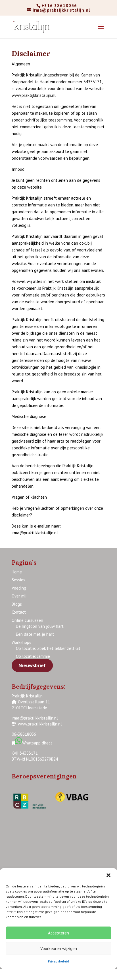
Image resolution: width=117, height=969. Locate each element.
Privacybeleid (58, 961)
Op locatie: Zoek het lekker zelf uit (48, 648)
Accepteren (58, 933)
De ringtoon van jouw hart (40, 626)
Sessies (18, 579)
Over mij (19, 596)
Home (17, 572)
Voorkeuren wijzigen (58, 948)
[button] (108, 875)
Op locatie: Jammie (33, 656)
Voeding (19, 588)
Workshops (21, 642)
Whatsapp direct (37, 743)
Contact (19, 612)
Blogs (17, 604)
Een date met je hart (35, 634)
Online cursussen (27, 620)
